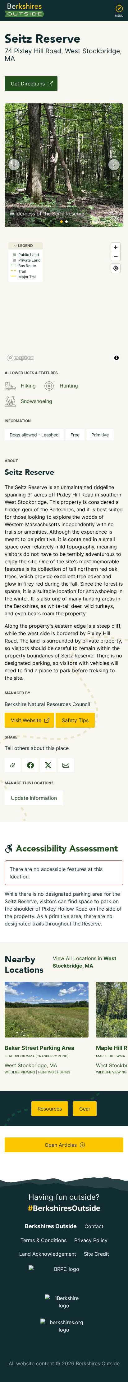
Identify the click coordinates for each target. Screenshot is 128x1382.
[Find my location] (115, 268)
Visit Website (27, 720)
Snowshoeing (36, 401)
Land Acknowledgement (47, 1254)
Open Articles (61, 1145)
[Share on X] (48, 765)
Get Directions (28, 83)
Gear (84, 1109)
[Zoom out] (115, 256)
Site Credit (96, 1254)
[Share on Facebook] (30, 765)
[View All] (10, 386)
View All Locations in (84, 962)
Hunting (69, 386)
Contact (94, 1226)
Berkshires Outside (51, 1226)
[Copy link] (13, 765)
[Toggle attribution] (116, 358)
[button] (14, 164)
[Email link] (66, 765)
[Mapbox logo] (20, 358)
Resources (50, 1109)
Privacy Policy (90, 1240)
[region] (64, 301)
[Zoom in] (115, 247)
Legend (25, 245)
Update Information (34, 798)
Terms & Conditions (43, 1240)
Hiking (28, 386)
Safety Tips (75, 720)
